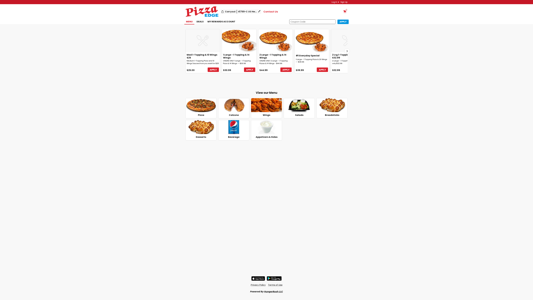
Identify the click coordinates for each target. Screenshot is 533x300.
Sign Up (344, 2)
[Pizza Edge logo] (201, 11)
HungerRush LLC (273, 291)
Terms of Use (275, 285)
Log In (334, 2)
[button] (343, 22)
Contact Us (270, 11)
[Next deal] (347, 51)
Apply (213, 69)
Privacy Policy (258, 285)
